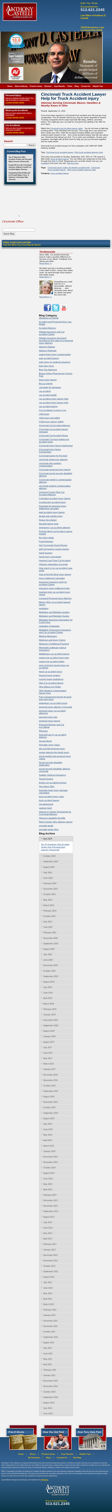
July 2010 (47, 1408)
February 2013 (49, 1244)
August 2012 (48, 1277)
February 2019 (49, 1009)
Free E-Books (20, 1436)
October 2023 (49, 894)
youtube (64, 307)
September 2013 (50, 1211)
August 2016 (48, 1096)
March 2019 (48, 1004)
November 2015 (50, 1102)
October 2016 (49, 1085)
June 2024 (48, 878)
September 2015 (50, 1113)
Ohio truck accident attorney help (88, 152)
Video (69, 86)
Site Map (77, 1457)
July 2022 (47, 921)
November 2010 (50, 1386)
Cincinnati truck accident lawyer (59, 152)
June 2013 (48, 1228)
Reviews (48, 86)
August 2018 (48, 1031)
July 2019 (47, 987)
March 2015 (48, 1146)
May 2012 (47, 1293)
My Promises (34, 1457)
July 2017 (47, 1047)
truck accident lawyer (60, 159)
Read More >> (45, 263)
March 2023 (48, 905)
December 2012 (50, 1255)
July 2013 (47, 1222)
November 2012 (50, 1260)
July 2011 (47, 1348)
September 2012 (50, 1271)
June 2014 (48, 1178)
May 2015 (47, 1135)
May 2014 (47, 1184)
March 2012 (48, 1304)
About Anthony (21, 86)
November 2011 (50, 1326)
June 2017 (48, 1053)
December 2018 (50, 1020)
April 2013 (47, 1238)
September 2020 (50, 943)
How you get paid (90, 1436)
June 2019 (48, 992)
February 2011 (49, 1370)
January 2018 (49, 1036)
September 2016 (50, 1091)
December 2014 (50, 1157)
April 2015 (47, 1140)
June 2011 (47, 1353)
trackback (45, 163)
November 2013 (50, 1206)
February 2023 (49, 911)
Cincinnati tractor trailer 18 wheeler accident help (69, 167)
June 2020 (48, 960)
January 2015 (49, 1151)
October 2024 (49, 856)
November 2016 (50, 1080)
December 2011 (50, 1321)
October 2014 (49, 1167)
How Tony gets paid (55, 1436)
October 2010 (49, 1392)
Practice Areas (36, 86)
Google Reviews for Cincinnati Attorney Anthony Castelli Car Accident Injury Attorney (20, 167)
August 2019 (48, 982)
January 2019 (49, 1014)
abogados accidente (49, 318)
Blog (77, 86)
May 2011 (47, 1359)
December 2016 (50, 1075)
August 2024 (48, 867)
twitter (56, 307)
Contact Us (85, 86)
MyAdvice (44, 1480)
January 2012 (49, 1315)
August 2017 (48, 1042)
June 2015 (48, 1129)
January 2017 (49, 1069)
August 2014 (48, 1173)
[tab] (56, 838)
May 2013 (47, 1233)
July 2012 (47, 1282)
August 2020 (48, 949)
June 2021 (48, 927)
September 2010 (50, 1397)
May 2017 (47, 1058)
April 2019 (47, 998)
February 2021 (49, 932)
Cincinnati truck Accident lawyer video (66, 128)
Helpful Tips (98, 86)
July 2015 (47, 1124)
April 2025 (47, 839)
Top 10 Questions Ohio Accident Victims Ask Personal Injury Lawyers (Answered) (20, 159)
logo (57, 1490)
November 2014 (50, 1162)
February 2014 (49, 1195)
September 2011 (50, 1337)
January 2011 (49, 1375)
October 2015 (49, 1107)
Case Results (59, 86)
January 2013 (49, 1249)
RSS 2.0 (55, 161)
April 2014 (47, 1189)
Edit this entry (73, 163)
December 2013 (50, 1200)
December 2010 (50, 1381)
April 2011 (47, 1364)
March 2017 (48, 1064)
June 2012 (48, 1288)
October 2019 (49, 971)
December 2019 (50, 965)
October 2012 (49, 1266)
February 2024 (49, 883)
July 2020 (47, 954)
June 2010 (48, 1413)
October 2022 (49, 916)
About (33, 1454)
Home (9, 86)
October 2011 (49, 1331)
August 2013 (48, 1217)
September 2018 (50, 1025)
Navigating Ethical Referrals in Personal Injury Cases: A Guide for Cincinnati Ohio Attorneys (19, 176)
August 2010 (48, 1402)
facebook (48, 307)
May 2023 (47, 900)
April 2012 (47, 1299)
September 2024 (50, 861)
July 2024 (47, 872)
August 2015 (48, 1118)
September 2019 (50, 976)
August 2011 (48, 1342)
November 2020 (50, 938)
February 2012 (49, 1310)
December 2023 (50, 889)
